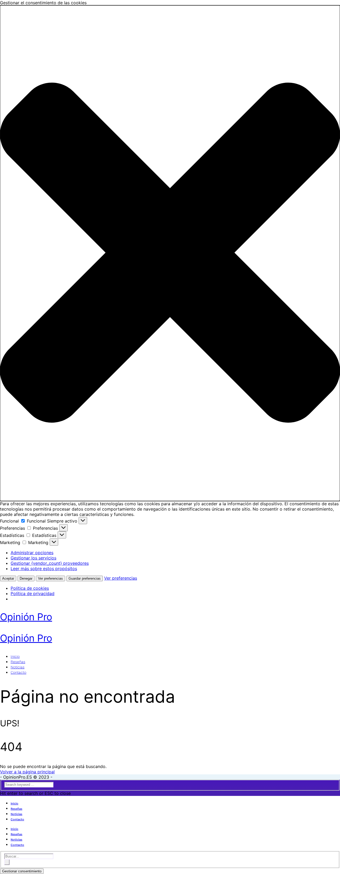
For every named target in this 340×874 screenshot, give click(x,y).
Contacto (18, 672)
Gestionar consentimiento (21, 871)
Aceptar (8, 578)
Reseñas (18, 662)
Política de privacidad (32, 593)
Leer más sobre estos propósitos (44, 568)
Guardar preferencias (85, 578)
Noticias (17, 667)
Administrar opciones (32, 552)
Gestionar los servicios (33, 558)
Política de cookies (30, 588)
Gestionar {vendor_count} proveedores (50, 563)
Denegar (26, 578)
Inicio (15, 656)
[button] (170, 253)
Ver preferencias (50, 578)
